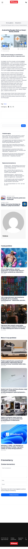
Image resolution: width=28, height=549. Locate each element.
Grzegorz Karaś (7, 165)
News (5, 104)
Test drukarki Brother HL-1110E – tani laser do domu (14, 184)
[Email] (24, 49)
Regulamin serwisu (20, 538)
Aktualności (18, 23)
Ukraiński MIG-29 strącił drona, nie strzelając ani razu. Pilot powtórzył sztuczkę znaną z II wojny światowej (14, 167)
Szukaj (23, 125)
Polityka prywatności (13, 538)
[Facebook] (18, 49)
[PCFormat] (14, 543)
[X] (20, 49)
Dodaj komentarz (14, 495)
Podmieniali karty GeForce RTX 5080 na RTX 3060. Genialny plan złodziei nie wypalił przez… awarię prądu (14, 176)
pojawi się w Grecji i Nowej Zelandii (15, 70)
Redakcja (5, 236)
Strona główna (9, 23)
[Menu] (2, 2)
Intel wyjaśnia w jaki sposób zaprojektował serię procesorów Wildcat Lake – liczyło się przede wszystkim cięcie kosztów (14, 180)
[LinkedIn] (22, 49)
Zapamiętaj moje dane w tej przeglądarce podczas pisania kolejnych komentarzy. (13, 489)
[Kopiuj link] (26, 49)
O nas (26, 538)
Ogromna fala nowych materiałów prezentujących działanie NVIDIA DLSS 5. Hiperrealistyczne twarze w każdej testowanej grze (13, 146)
